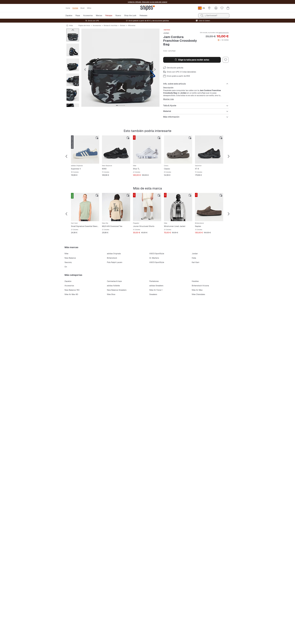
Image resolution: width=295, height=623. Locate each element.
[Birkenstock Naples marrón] (209, 207)
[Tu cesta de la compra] (227, 8)
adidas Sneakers (156, 285)
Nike (66, 253)
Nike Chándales (198, 294)
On (66, 267)
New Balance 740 (72, 290)
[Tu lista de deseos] (221, 8)
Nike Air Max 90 (71, 294)
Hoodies (195, 281)
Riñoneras (131, 25)
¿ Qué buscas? (211, 15)
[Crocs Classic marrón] (178, 149)
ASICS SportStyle (156, 253)
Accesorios (97, 25)
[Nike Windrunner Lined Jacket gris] (178, 207)
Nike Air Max (197, 290)
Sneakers (153, 294)
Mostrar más (168, 99)
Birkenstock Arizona (200, 285)
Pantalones (154, 281)
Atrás (71, 25)
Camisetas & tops (114, 281)
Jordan (166, 33)
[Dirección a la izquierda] (73, 30)
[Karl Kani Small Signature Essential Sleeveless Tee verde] (85, 207)
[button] (120, 68)
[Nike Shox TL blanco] (147, 149)
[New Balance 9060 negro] (116, 149)
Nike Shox (111, 294)
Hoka (194, 258)
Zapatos (68, 281)
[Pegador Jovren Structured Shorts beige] (147, 207)
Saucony (68, 262)
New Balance (70, 258)
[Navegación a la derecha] (73, 104)
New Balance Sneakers (116, 290)
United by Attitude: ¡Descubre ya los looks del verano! (147, 2)
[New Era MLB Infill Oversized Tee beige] (116, 207)
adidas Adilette (113, 285)
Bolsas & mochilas (110, 25)
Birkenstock (112, 258)
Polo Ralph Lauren (114, 262)
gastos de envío (223, 33)
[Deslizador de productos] (72, 35)
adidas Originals (114, 253)
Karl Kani (195, 262)
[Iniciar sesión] (215, 8)
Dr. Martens (154, 258)
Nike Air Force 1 (155, 290)
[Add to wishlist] (225, 59)
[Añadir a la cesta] (97, 137)
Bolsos (122, 25)
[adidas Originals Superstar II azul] (85, 149)
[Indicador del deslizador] (117, 105)
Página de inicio (84, 25)
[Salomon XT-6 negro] (209, 149)
